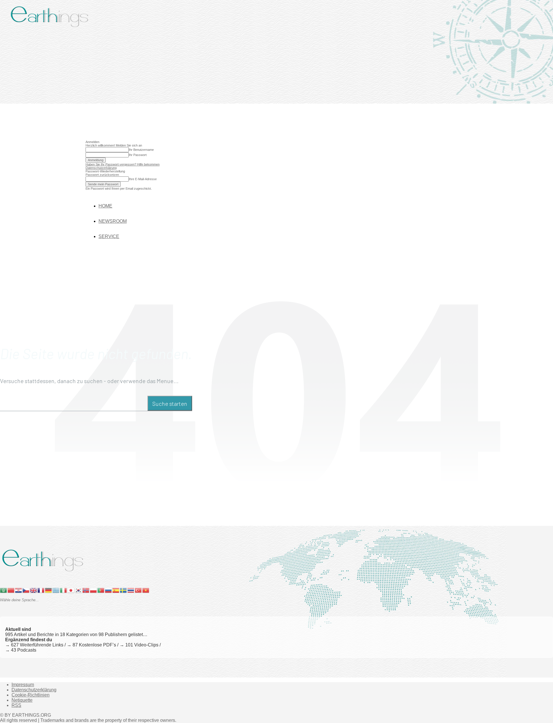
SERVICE (109, 236)
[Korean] (78, 589)
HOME (105, 205)
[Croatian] (18, 589)
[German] (48, 589)
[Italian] (63, 589)
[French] (41, 589)
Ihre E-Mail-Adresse (143, 179)
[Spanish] (116, 589)
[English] (33, 589)
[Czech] (26, 589)
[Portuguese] (101, 589)
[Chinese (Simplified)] (11, 589)
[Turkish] (138, 589)
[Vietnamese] (146, 589)
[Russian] (108, 589)
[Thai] (131, 589)
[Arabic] (3, 589)
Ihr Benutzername (141, 149)
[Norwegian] (86, 589)
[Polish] (93, 589)
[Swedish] (123, 589)
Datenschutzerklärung (101, 168)
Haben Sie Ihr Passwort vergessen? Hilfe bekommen (123, 164)
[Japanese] (71, 589)
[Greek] (56, 589)
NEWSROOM (113, 221)
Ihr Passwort (138, 155)
